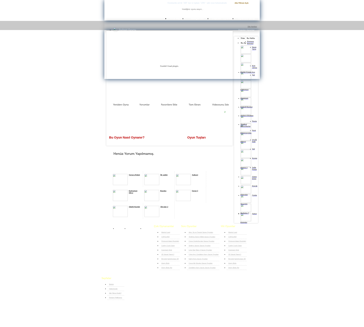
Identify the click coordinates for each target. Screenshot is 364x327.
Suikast (147, 228)
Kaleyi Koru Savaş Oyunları (198, 259)
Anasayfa (120, 228)
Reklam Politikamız (115, 297)
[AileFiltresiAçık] (241, 3)
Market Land (165, 232)
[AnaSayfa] (176, 18)
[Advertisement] (169, 123)
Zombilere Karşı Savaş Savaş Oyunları (202, 267)
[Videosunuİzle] (218, 104)
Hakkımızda (113, 289)
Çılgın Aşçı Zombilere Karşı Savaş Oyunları (204, 254)
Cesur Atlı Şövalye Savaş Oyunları (201, 263)
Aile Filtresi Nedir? (115, 293)
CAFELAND (165, 237)
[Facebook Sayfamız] (147, 283)
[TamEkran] (192, 104)
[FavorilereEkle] (167, 104)
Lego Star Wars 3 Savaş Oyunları (200, 250)
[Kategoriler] (197, 18)
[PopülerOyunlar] (222, 18)
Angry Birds (165, 263)
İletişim (111, 284)
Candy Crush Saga (168, 245)
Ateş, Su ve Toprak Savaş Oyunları (201, 232)
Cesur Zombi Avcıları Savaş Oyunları (201, 241)
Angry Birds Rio (166, 267)
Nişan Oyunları (134, 228)
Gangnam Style (166, 250)
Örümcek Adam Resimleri (170, 241)
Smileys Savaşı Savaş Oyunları (200, 245)
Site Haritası (252, 27)
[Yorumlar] (142, 104)
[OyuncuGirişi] (247, 18)
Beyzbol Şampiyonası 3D (170, 259)
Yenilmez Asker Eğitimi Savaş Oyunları (202, 237)
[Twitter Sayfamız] (152, 283)
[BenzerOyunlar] (123, 168)
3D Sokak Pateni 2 (167, 254)
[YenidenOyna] (119, 104)
